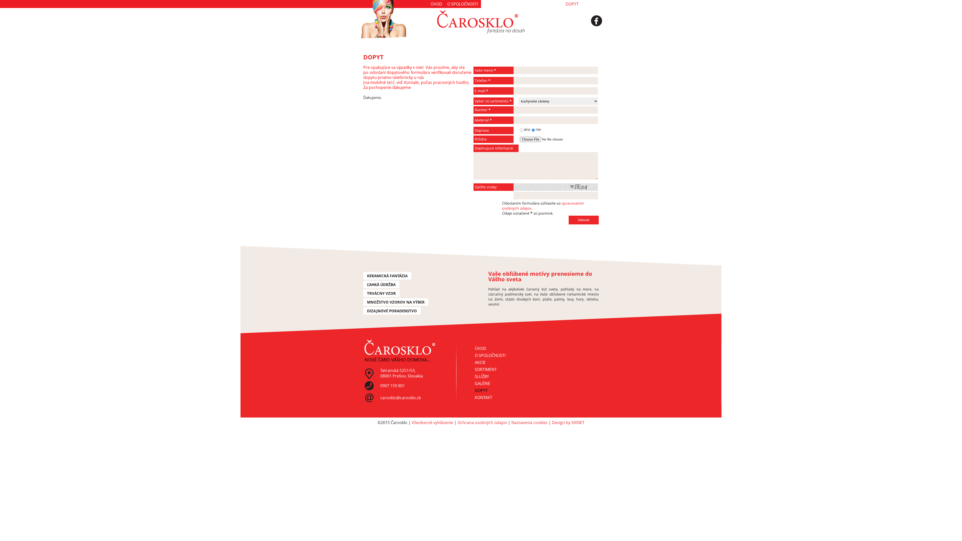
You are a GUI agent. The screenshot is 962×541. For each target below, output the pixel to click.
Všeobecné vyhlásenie (432, 422)
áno (502, 130)
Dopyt (572, 4)
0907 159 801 (392, 385)
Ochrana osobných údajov (482, 422)
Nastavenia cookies (529, 422)
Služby (533, 4)
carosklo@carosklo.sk (400, 397)
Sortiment (510, 4)
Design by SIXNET (568, 422)
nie (538, 129)
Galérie (553, 4)
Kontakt (592, 4)
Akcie (488, 4)
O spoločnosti (462, 4)
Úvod (436, 4)
